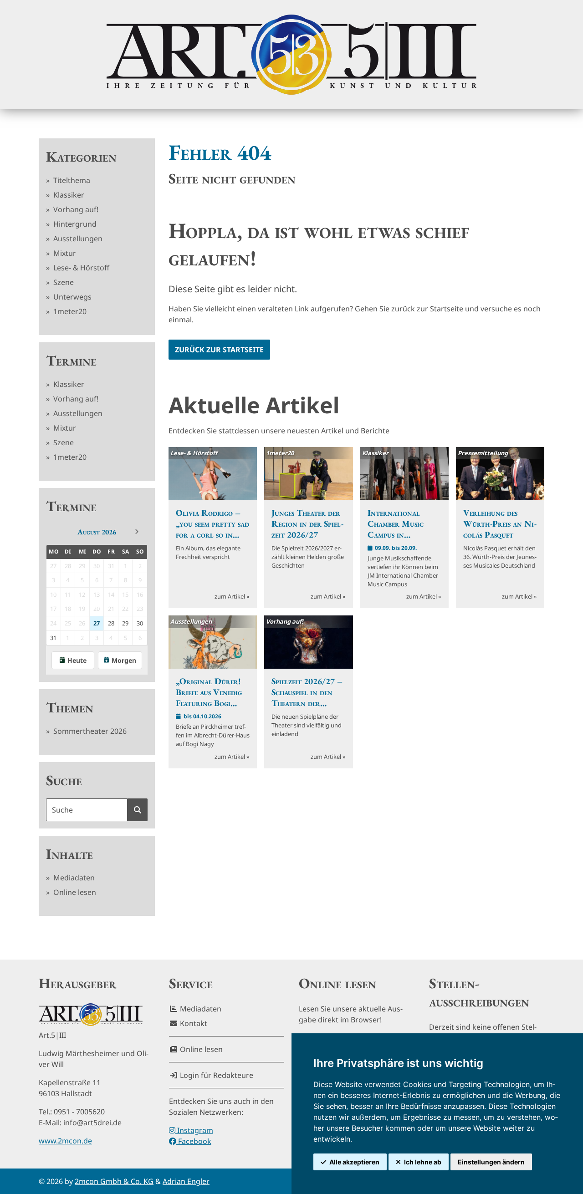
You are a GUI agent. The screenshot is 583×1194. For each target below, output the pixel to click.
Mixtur (63, 253)
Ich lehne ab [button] (422, 1162)
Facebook (193, 1141)
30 (140, 623)
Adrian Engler (186, 1181)
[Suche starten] (138, 809)
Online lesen (73, 892)
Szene (62, 282)
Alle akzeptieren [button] (354, 1162)
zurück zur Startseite (219, 350)
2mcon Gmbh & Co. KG (114, 1181)
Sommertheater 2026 (89, 731)
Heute (77, 660)
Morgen (124, 660)
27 (96, 623)
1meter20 (69, 311)
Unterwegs (71, 297)
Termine (71, 360)
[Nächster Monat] (136, 531)
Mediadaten (73, 878)
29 (125, 623)
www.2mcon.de (65, 1141)
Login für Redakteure (215, 1075)
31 (53, 638)
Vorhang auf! (74, 209)
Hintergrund (74, 224)
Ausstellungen (76, 239)
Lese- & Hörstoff (80, 268)
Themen (69, 707)
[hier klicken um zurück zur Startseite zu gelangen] (291, 55)
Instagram (194, 1130)
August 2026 (96, 532)
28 (111, 623)
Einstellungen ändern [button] (491, 1162)
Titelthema (70, 180)
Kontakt (192, 1023)
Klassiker (67, 195)
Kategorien (81, 156)
